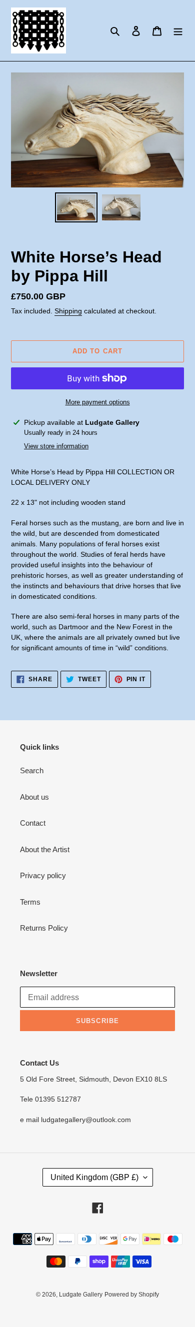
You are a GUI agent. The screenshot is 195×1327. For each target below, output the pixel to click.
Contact (33, 823)
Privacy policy (43, 875)
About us (34, 797)
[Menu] (178, 30)
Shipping (68, 311)
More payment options (98, 402)
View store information (56, 446)
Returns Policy (44, 928)
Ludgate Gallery (80, 1294)
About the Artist (45, 849)
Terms (30, 902)
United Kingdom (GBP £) (94, 1177)
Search (32, 770)
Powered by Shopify (131, 1294)
